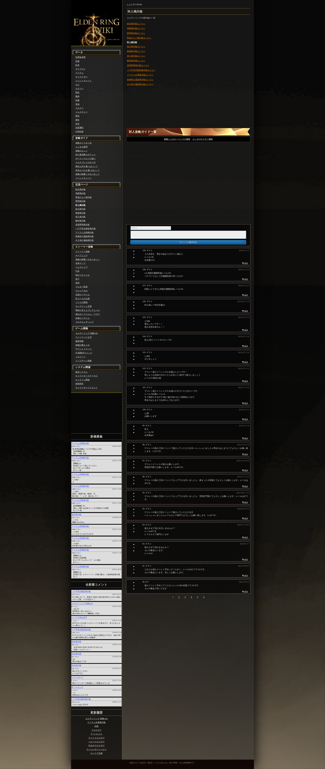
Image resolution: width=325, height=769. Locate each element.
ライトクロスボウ (162, 743)
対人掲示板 (109, 117)
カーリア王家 (162, 766)
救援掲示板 (109, 128)
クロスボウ (163, 732)
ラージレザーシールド (162, 760)
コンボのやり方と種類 (179, 224)
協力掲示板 (109, 122)
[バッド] (110, 340)
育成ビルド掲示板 (113, 112)
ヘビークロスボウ (162, 749)
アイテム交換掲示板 (114, 156)
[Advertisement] (164, 190)
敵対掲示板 (109, 139)
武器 (162, 727)
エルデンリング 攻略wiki (162, 716)
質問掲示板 (109, 106)
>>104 (123, 404)
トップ (103, 75)
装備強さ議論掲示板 (114, 162)
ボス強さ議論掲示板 (114, 168)
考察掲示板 (109, 100)
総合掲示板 (109, 94)
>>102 (123, 439)
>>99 (122, 496)
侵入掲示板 (109, 133)
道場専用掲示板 (111, 145)
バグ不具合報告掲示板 (115, 151)
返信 (218, 346)
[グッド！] (110, 333)
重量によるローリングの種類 (149, 224)
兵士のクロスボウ (162, 754)
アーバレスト (162, 738)
